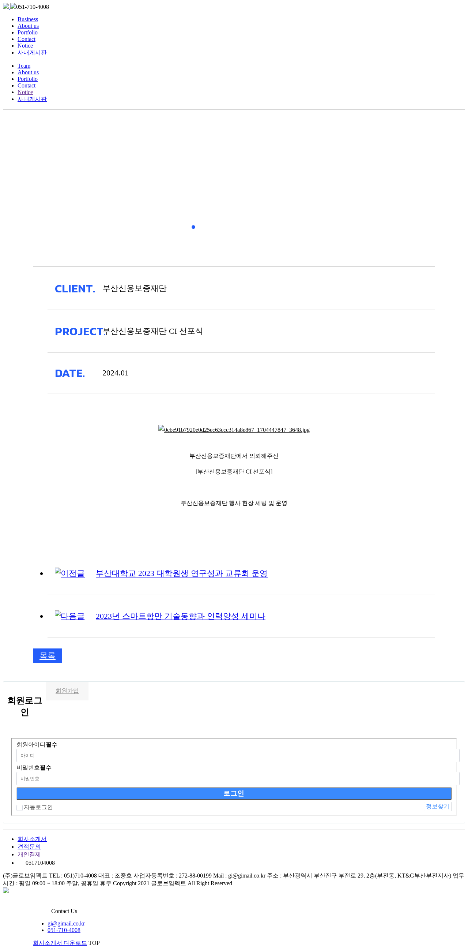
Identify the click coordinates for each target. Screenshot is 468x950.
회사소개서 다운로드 (60, 943)
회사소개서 (32, 839)
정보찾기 (437, 806)
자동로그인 (38, 807)
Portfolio (28, 32)
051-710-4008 (64, 930)
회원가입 (67, 691)
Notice (25, 45)
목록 (47, 655)
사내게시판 (32, 52)
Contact (26, 39)
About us (28, 26)
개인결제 (29, 854)
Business (28, 19)
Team (24, 66)
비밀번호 (34, 767)
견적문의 (29, 847)
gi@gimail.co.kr (66, 923)
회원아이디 (36, 744)
